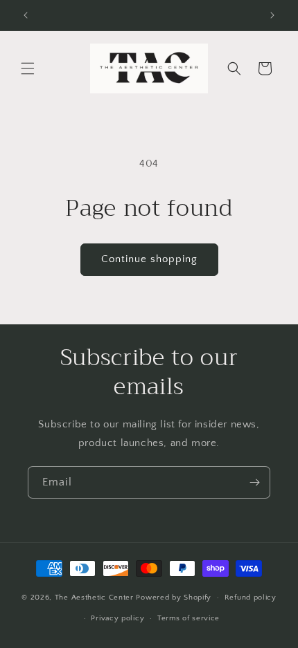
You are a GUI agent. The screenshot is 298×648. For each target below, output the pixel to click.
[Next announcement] (272, 15)
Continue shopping (149, 259)
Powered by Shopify (173, 597)
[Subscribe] (254, 482)
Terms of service (188, 618)
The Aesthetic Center (96, 597)
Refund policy (251, 597)
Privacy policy (117, 618)
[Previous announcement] (25, 15)
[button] (27, 68)
